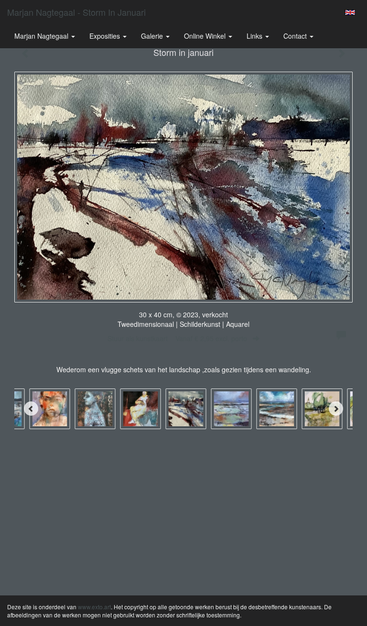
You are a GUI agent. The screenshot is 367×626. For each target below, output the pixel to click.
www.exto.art (94, 607)
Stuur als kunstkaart (177, 338)
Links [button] (255, 36)
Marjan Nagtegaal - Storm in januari (76, 12)
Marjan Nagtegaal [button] (42, 36)
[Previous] (31, 408)
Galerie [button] (153, 36)
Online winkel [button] (205, 36)
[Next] (336, 408)
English (350, 12)
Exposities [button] (105, 36)
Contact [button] (296, 36)
